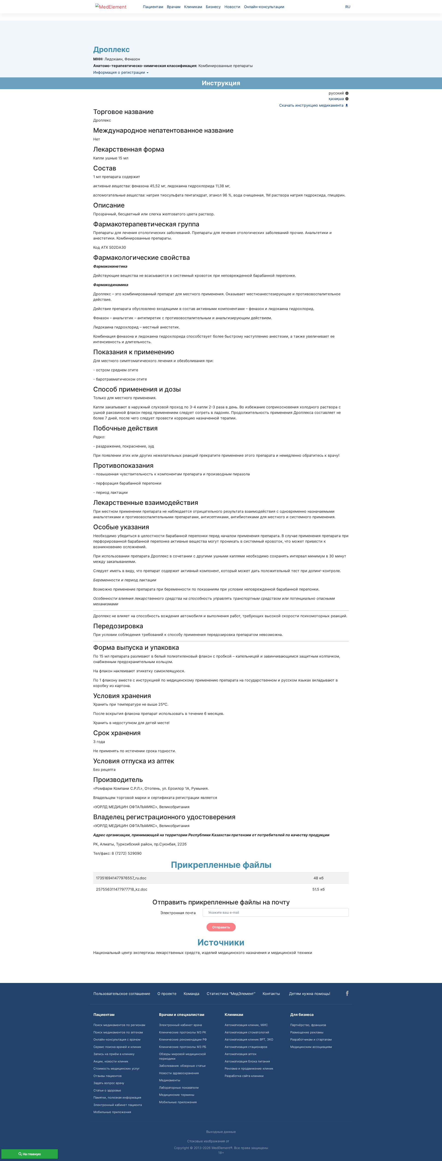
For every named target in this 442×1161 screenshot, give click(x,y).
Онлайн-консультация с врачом (116, 1039)
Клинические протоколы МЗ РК (182, 1032)
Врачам (173, 6)
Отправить (221, 927)
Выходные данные (221, 1132)
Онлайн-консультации (264, 6)
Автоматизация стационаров (246, 1047)
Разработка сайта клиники (244, 1076)
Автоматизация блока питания (247, 1061)
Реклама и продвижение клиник (249, 1068)
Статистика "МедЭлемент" (231, 993)
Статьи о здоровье (107, 1090)
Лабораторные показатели (179, 1087)
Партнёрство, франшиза (308, 1025)
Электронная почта (178, 912)
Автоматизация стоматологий (247, 1032)
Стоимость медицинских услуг (116, 1068)
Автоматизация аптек (240, 1054)
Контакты (271, 993)
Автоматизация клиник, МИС (246, 1025)
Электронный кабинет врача (180, 1025)
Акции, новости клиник (110, 1061)
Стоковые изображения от (208, 1141)
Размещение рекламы (306, 1032)
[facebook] (347, 994)
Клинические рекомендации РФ (183, 1039)
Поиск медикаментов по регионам (119, 1025)
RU (347, 6)
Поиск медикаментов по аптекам (118, 1032)
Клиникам (193, 6)
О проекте (166, 993)
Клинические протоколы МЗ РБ (182, 1047)
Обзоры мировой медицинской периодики (182, 1056)
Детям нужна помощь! (309, 993)
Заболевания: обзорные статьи (182, 1065)
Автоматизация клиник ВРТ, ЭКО (249, 1039)
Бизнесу (213, 6)
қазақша (337, 98)
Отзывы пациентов (107, 1076)
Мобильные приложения (112, 1112)
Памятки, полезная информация (117, 1097)
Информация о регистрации (119, 72)
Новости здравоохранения (179, 1073)
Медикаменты (169, 1080)
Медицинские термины (176, 1095)
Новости (232, 6)
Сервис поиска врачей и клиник (117, 1047)
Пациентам (153, 6)
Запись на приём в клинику (113, 1054)
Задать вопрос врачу (108, 1083)
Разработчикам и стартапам (311, 1039)
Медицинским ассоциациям (311, 1047)
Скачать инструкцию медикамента (312, 105)
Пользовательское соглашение (121, 993)
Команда (191, 993)
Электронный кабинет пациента (117, 1105)
